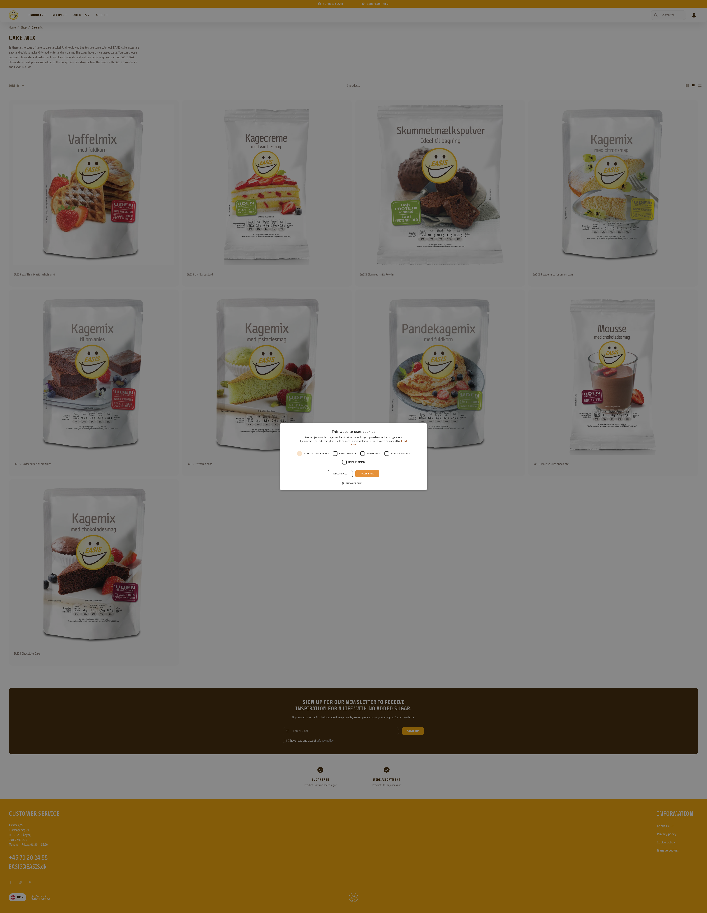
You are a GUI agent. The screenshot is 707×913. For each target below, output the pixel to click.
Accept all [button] (367, 473)
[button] (353, 483)
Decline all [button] (340, 473)
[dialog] (353, 456)
